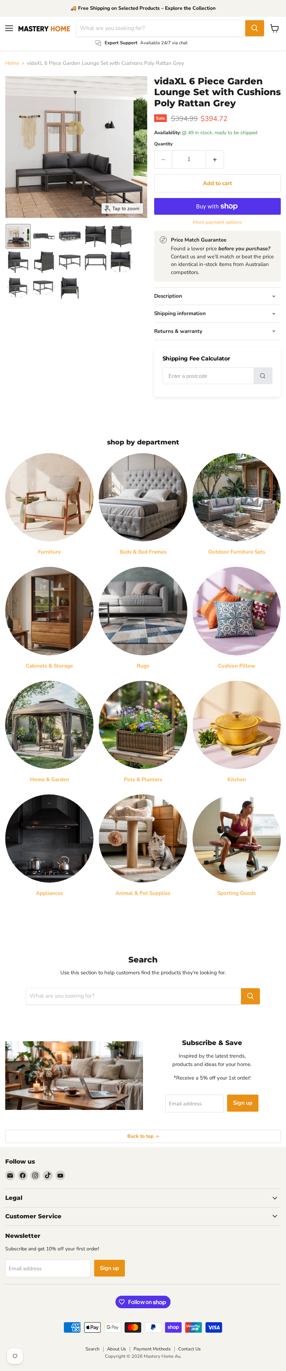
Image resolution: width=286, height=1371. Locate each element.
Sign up (243, 1103)
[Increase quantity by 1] (215, 159)
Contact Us (189, 1349)
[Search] (254, 28)
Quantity (163, 144)
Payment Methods (152, 1349)
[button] (18, 236)
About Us (116, 1349)
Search (92, 1349)
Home (12, 63)
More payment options (217, 222)
